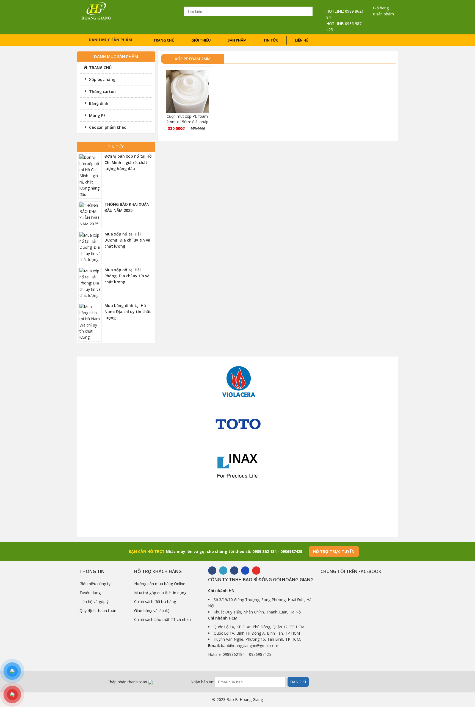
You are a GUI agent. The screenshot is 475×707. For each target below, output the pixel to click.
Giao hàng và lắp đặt (152, 610)
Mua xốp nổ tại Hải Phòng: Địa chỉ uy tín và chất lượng (127, 276)
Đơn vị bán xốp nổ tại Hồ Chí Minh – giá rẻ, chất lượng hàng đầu (128, 162)
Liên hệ (301, 40)
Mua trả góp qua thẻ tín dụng (160, 592)
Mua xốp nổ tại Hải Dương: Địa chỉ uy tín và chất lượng (127, 240)
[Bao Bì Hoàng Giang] (96, 10)
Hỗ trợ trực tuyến (334, 551)
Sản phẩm (237, 40)
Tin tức (270, 40)
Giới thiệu (201, 40)
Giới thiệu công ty (95, 583)
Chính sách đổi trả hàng (155, 601)
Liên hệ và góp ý (94, 601)
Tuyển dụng (90, 592)
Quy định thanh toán (97, 610)
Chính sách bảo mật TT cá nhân (162, 619)
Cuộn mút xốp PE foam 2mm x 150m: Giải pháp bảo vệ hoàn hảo (187, 119)
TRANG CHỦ (164, 40)
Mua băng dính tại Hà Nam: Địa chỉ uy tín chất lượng (127, 311)
